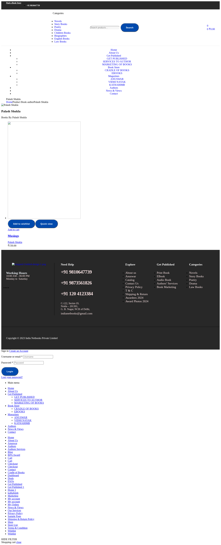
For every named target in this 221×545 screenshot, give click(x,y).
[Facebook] (193, 5)
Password (7, 362)
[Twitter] (198, 5)
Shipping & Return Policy (21, 519)
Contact (12, 432)
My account (14, 498)
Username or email (11, 356)
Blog (10, 452)
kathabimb (13, 493)
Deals (11, 478)
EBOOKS (19, 411)
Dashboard (13, 475)
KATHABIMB (22, 423)
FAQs (11, 481)
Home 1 (12, 490)
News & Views (15, 429)
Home (9, 102)
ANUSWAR (20, 417)
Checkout (13, 463)
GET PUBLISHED (24, 397)
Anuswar (12, 443)
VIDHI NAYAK (23, 420)
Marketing (13, 495)
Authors (12, 426)
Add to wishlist (21, 224)
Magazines (13, 414)
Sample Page (14, 516)
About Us (13, 391)
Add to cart (13, 229)
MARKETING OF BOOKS (29, 402)
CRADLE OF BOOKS (26, 408)
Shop (10, 522)
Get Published (15, 394)
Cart (10, 458)
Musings (13, 236)
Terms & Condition (18, 528)
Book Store (13, 405)
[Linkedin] (208, 5)
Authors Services (16, 449)
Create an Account (18, 351)
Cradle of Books (16, 472)
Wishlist (12, 530)
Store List (13, 525)
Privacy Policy (15, 513)
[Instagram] (203, 5)
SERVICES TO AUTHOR (28, 399)
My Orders (13, 504)
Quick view (46, 224)
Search (129, 27)
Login (10, 371)
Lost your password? (12, 377)
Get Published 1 (16, 487)
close (18, 542)
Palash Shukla (15, 242)
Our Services (14, 510)
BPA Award (14, 455)
